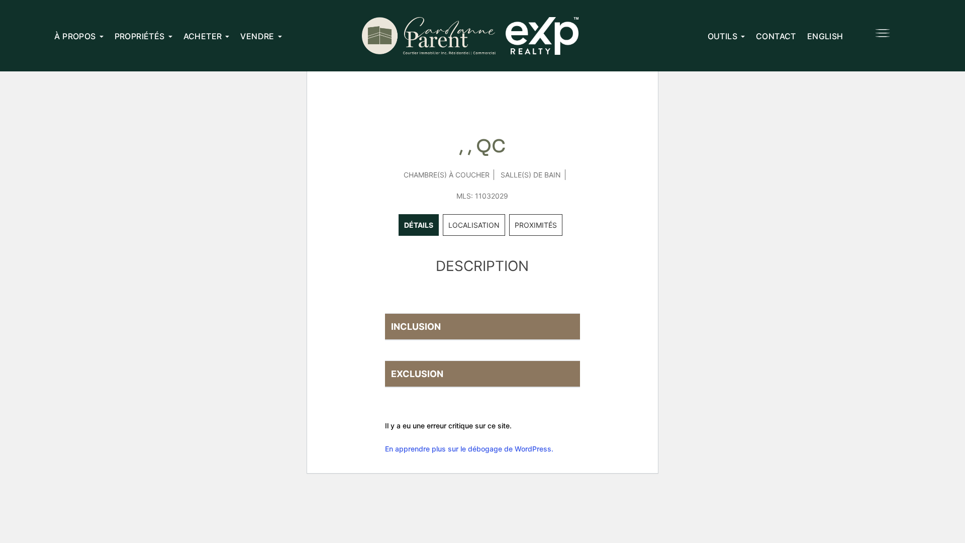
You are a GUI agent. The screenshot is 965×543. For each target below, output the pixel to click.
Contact (776, 36)
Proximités (536, 225)
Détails (418, 225)
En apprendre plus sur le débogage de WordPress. (469, 448)
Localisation (474, 225)
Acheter (202, 36)
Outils (722, 36)
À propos (74, 36)
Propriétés (140, 36)
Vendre (257, 36)
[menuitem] (825, 35)
